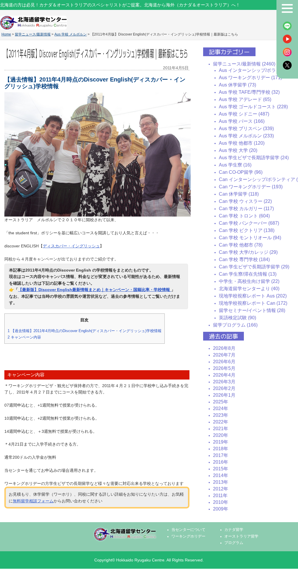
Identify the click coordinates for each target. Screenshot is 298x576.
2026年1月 (224, 395)
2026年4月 (224, 375)
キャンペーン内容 (24, 337)
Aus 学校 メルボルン (70, 34)
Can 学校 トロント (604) (244, 215)
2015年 (220, 468)
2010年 (220, 502)
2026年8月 (224, 348)
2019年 (220, 441)
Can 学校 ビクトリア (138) (246, 230)
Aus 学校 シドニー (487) (244, 113)
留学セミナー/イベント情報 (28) (252, 310)
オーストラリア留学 (241, 536)
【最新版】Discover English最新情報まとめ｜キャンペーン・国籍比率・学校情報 (94, 289)
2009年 (220, 508)
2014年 (220, 475)
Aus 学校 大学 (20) (238, 150)
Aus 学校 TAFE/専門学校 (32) (249, 92)
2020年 (220, 435)
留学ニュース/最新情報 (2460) (244, 63)
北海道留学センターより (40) (249, 288)
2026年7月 (224, 354)
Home (6, 34)
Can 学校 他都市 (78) (240, 244)
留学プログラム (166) (235, 324)
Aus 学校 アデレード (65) (245, 99)
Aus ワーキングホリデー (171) (250, 77)
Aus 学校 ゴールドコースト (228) (253, 106)
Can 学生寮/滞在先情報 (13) (247, 274)
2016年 (220, 462)
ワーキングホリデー (188, 536)
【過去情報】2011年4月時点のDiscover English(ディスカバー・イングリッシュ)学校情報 (85, 331)
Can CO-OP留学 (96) (240, 172)
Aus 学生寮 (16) (235, 164)
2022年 (220, 421)
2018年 (220, 448)
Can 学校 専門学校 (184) (244, 259)
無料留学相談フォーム (33, 501)
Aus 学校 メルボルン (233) (246, 135)
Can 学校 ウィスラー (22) (245, 201)
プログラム (233, 543)
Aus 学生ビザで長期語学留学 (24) (254, 157)
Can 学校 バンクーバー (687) (249, 223)
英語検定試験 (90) (237, 317)
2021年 (220, 428)
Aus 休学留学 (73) (237, 84)
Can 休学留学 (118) (239, 194)
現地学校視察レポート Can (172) (253, 303)
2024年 (220, 408)
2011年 (220, 495)
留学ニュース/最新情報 (33, 34)
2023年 (220, 415)
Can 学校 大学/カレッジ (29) (248, 252)
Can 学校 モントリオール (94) (250, 237)
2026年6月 (224, 361)
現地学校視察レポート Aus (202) (253, 295)
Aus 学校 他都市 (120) (242, 143)
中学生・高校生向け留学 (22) (249, 281)
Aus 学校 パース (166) (242, 121)
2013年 (220, 482)
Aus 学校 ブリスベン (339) (246, 128)
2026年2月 (224, 388)
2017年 (220, 455)
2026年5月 (224, 368)
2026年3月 (224, 381)
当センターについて (188, 530)
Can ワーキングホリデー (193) (251, 186)
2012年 (220, 488)
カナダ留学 (233, 530)
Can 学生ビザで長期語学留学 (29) (254, 266)
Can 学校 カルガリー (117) (246, 208)
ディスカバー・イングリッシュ (71, 246)
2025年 (220, 401)
